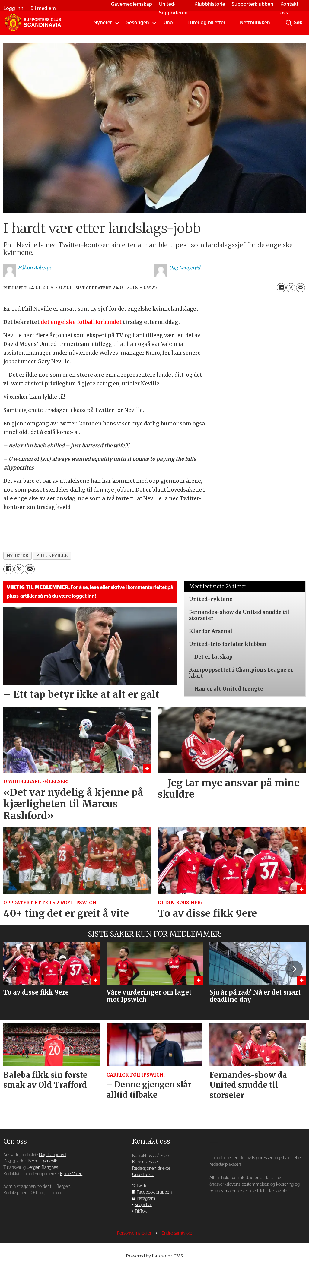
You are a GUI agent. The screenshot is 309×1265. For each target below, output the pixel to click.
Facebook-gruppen (154, 1192)
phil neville (52, 555)
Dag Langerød (52, 1155)
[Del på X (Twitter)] (290, 287)
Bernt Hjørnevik (42, 1161)
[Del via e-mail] (300, 287)
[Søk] (288, 22)
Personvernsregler (135, 1233)
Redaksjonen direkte (151, 1168)
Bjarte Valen (71, 1174)
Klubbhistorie (209, 4)
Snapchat (143, 1205)
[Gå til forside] (33, 22)
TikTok (141, 1211)
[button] (14, 968)
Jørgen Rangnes (42, 1167)
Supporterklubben (252, 4)
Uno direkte (143, 1174)
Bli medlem (43, 8)
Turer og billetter (206, 22)
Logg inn (13, 8)
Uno (168, 22)
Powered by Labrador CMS (154, 1256)
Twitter (142, 1186)
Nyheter (103, 22)
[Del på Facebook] (281, 287)
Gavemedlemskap (131, 4)
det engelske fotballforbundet (81, 322)
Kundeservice (145, 1162)
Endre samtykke (177, 1233)
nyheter (18, 555)
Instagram (146, 1198)
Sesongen (137, 22)
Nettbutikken (255, 22)
